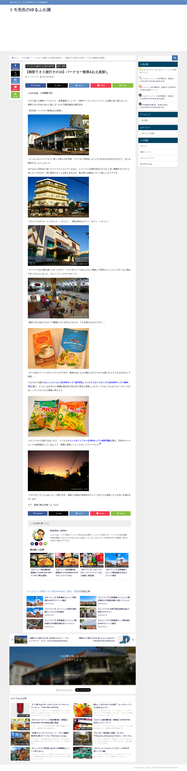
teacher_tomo (58, 530)
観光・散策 (61, 66)
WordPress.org (146, 164)
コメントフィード (147, 158)
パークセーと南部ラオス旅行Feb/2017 (40, 66)
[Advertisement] (93, 33)
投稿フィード (145, 152)
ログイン (143, 146)
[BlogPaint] (58, 136)
